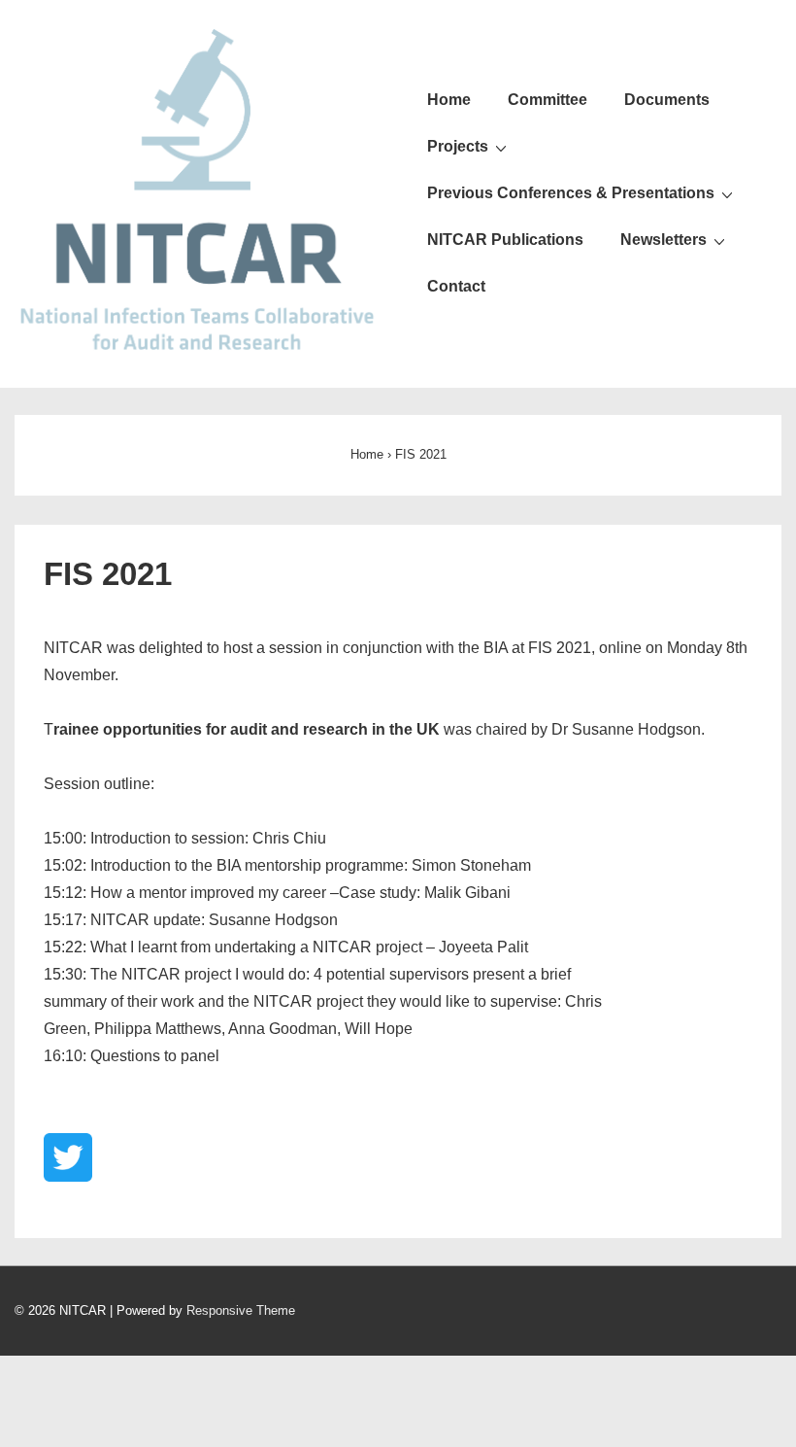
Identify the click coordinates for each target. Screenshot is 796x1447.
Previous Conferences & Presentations (570, 193)
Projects (457, 146)
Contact (456, 286)
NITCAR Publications (505, 239)
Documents (667, 99)
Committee (547, 99)
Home (449, 99)
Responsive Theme (240, 1310)
